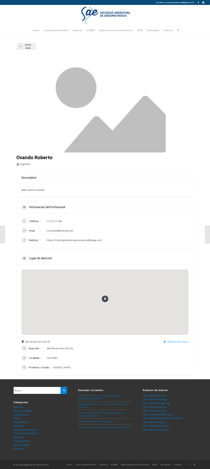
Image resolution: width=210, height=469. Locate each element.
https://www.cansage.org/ (156, 403)
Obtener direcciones (178, 341)
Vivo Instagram (21, 444)
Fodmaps (18, 425)
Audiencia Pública (22, 410)
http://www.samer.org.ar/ (156, 429)
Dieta (16, 418)
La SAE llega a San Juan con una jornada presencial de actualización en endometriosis (100, 397)
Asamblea (18, 407)
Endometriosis (21, 422)
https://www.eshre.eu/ (154, 395)
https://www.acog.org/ (155, 406)
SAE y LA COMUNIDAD (25, 433)
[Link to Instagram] (203, 2)
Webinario (18, 448)
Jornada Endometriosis (25, 429)
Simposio (18, 437)
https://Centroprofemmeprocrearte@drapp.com (74, 240)
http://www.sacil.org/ (154, 421)
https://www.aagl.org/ (154, 410)
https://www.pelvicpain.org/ (157, 414)
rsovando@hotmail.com (60, 230)
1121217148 (54, 221)
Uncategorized (21, 441)
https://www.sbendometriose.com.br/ (162, 418)
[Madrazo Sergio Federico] (2, 234)
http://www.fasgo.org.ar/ (156, 425)
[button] (105, 299)
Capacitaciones (21, 414)
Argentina (25, 164)
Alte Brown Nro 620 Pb (60, 348)
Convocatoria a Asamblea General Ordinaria (96, 421)
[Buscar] (177, 30)
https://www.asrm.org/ (155, 399)
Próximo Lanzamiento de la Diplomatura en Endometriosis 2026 (103, 427)
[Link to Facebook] (198, 2)
